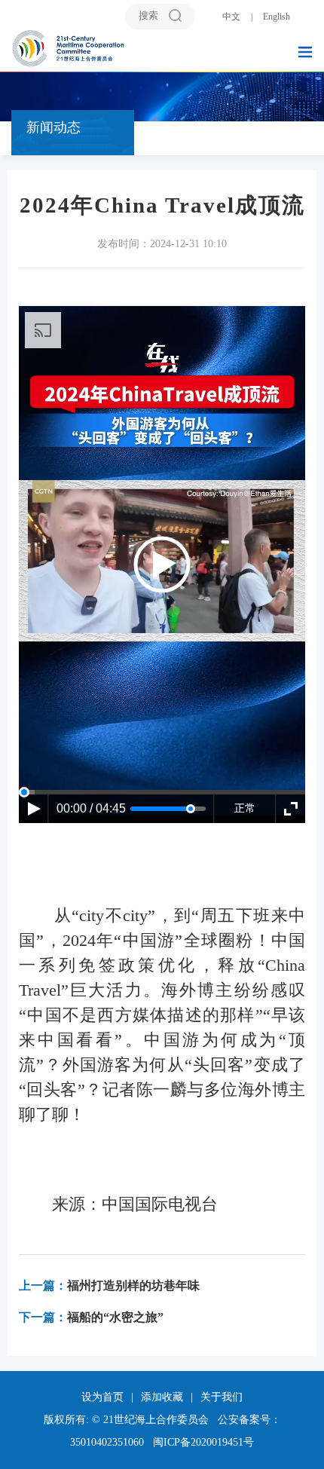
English (276, 16)
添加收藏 (162, 1397)
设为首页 (102, 1397)
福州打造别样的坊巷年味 (109, 1285)
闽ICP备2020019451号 (203, 1442)
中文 (231, 16)
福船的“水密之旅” (91, 1317)
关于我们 (221, 1397)
